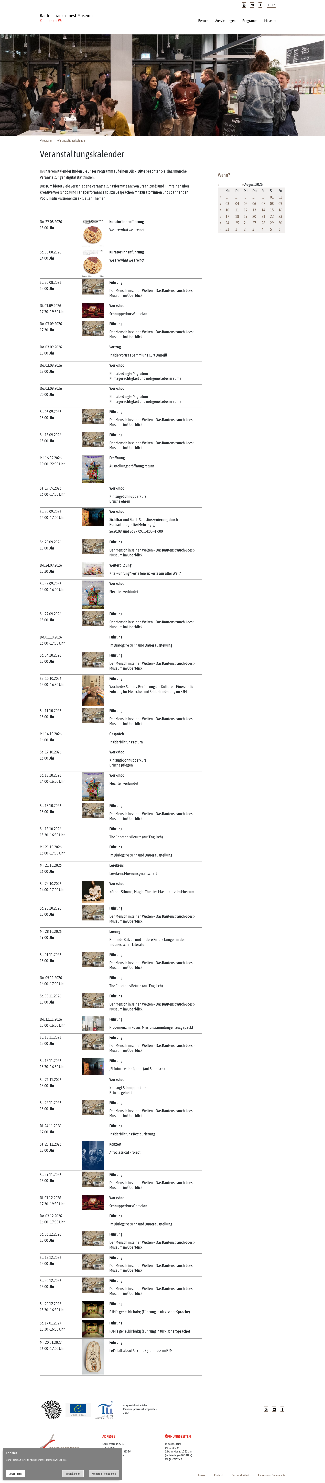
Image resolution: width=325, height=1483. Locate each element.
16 (280, 210)
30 (280, 223)
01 (272, 197)
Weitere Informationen (104, 1473)
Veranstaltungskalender (72, 140)
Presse (201, 1475)
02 (280, 197)
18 (237, 216)
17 (227, 216)
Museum (270, 20)
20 (254, 216)
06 (254, 203)
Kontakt (218, 1475)
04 (237, 203)
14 (263, 210)
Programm (249, 20)
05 (245, 203)
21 (263, 216)
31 (227, 229)
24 (227, 223)
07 (263, 203)
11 (237, 210)
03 (227, 203)
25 (237, 223)
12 (245, 210)
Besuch (203, 20)
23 (280, 216)
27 (254, 223)
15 (272, 210)
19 (245, 216)
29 (272, 223)
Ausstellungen (225, 20)
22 (272, 216)
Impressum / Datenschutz (271, 1475)
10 (227, 210)
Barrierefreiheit (240, 1475)
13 (254, 210)
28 (263, 223)
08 (272, 203)
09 (280, 203)
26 (245, 223)
